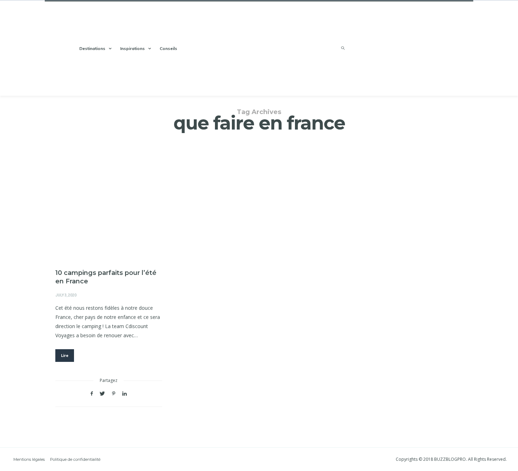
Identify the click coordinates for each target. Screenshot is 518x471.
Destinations (92, 48)
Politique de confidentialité (75, 459)
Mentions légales (29, 459)
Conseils (168, 48)
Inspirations (132, 48)
